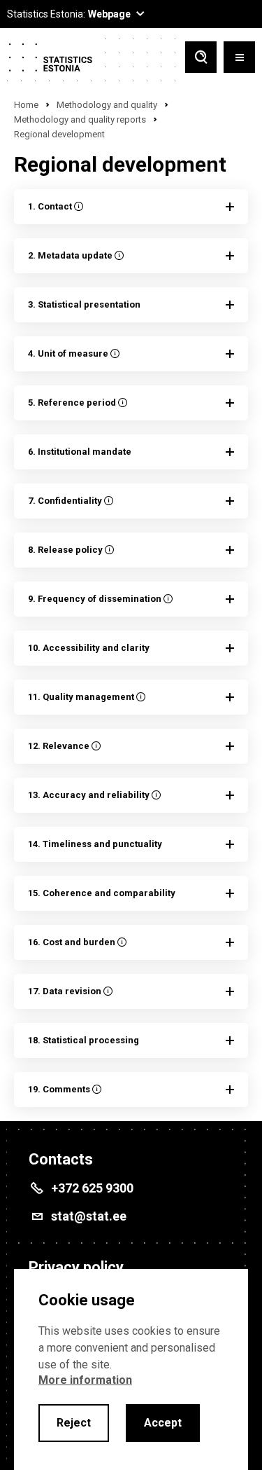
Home (26, 104)
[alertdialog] (131, 1369)
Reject (74, 1422)
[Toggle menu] (239, 58)
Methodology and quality (107, 104)
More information (85, 1380)
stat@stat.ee (88, 1216)
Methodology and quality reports (80, 119)
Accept (163, 1422)
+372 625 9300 (92, 1188)
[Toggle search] (201, 58)
